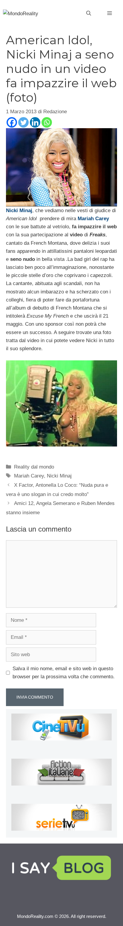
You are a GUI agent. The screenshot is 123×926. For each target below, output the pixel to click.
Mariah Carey (29, 476)
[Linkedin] (35, 122)
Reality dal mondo (34, 467)
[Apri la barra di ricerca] (88, 13)
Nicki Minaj (59, 476)
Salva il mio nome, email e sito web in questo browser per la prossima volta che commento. (64, 672)
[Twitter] (23, 122)
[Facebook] (12, 122)
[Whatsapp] (46, 122)
